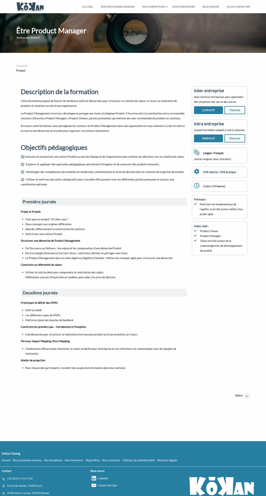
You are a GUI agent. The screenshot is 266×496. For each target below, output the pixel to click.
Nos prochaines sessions (118, 6)
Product (21, 70)
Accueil (87, 6)
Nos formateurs (183, 6)
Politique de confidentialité (139, 460)
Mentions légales (167, 460)
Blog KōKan (211, 6)
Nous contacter (238, 6)
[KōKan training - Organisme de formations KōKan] (30, 6)
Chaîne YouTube (107, 485)
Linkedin (103, 478)
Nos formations (153, 6)
